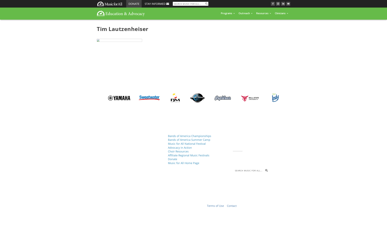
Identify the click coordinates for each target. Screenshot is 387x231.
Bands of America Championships (189, 136)
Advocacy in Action (180, 147)
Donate (133, 4)
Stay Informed (155, 4)
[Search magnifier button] (206, 3)
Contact (237, 149)
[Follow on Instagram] (278, 4)
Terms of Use (215, 206)
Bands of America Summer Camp (189, 140)
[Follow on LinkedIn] (283, 4)
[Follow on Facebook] (273, 4)
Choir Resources (178, 151)
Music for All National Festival (187, 143)
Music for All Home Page (183, 163)
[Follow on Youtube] (288, 4)
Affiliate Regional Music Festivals (188, 155)
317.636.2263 (258, 142)
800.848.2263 (253, 146)
